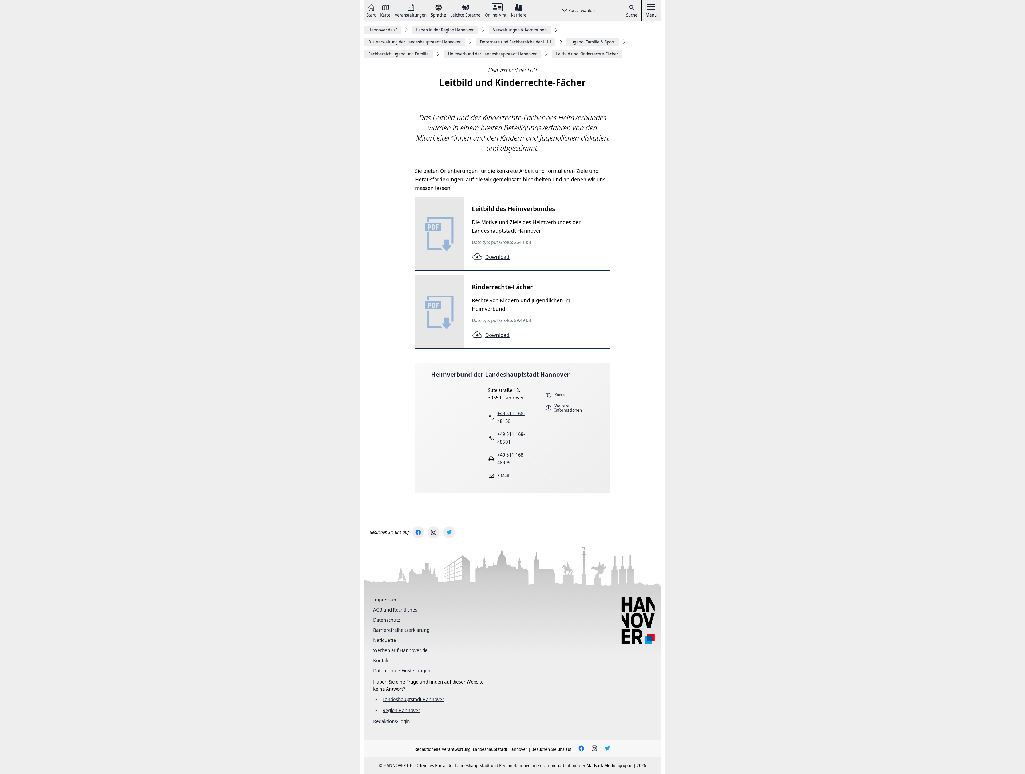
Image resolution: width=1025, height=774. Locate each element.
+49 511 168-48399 (511, 458)
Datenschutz (386, 619)
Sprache (438, 14)
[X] (449, 532)
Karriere (518, 14)
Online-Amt (496, 14)
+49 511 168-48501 (511, 438)
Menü (651, 15)
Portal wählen (581, 10)
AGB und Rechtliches (395, 609)
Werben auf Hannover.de (400, 650)
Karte (385, 14)
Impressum (385, 599)
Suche (631, 15)
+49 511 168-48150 (511, 417)
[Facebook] (418, 532)
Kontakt (381, 660)
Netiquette (384, 640)
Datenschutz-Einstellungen (402, 670)
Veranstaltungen (411, 14)
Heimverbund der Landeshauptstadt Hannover (500, 374)
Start (371, 14)
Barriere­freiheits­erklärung (401, 630)
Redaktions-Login (391, 721)
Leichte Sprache (465, 14)
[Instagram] (434, 532)
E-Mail (503, 476)
